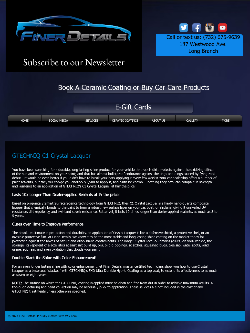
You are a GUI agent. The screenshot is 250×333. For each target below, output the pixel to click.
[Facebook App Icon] (196, 27)
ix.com (72, 316)
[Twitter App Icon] (183, 27)
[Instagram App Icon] (209, 27)
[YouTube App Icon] (222, 27)
